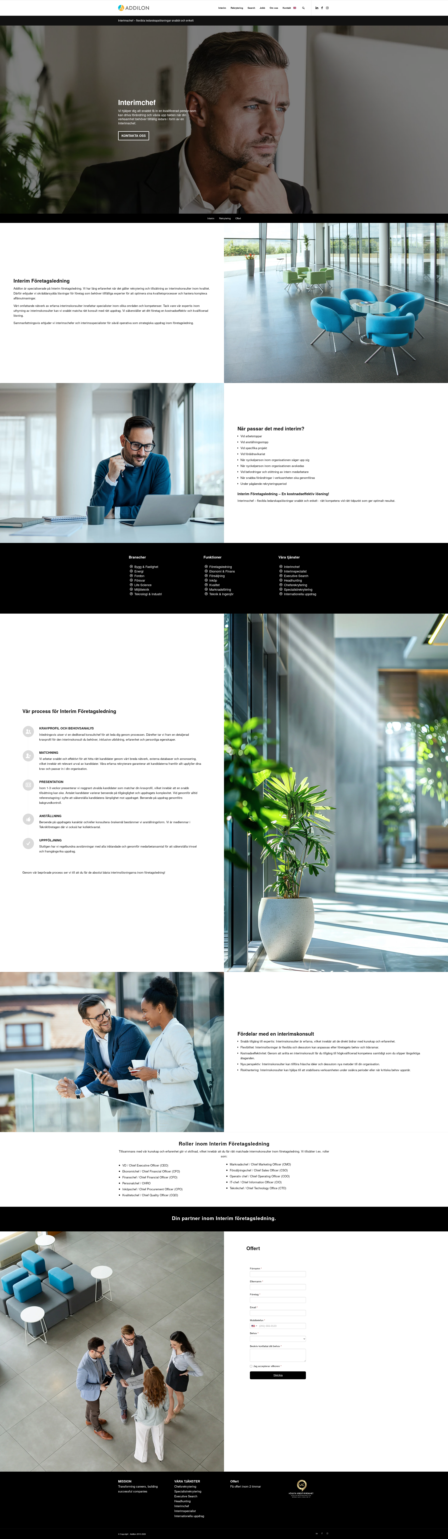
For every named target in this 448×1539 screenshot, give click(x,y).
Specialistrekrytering (298, 589)
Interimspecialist (295, 571)
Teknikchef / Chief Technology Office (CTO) (258, 1188)
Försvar (139, 580)
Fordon (139, 575)
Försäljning (217, 575)
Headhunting (293, 580)
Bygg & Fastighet (146, 566)
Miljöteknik (141, 589)
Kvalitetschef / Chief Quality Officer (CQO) (150, 1195)
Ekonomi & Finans (222, 571)
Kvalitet (214, 584)
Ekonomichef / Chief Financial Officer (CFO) (151, 1171)
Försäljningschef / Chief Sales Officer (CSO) (259, 1170)
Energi (139, 571)
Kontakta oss (133, 135)
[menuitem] (222, 8)
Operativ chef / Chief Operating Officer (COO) (260, 1176)
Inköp (213, 580)
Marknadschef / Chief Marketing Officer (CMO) (260, 1164)
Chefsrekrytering (295, 584)
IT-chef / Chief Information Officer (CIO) (256, 1182)
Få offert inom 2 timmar (245, 1486)
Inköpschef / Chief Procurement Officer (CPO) (152, 1189)
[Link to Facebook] (322, 7)
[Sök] (303, 8)
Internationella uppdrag (300, 594)
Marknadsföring (220, 589)
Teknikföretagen (49, 827)
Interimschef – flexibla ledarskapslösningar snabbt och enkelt (156, 20)
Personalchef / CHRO (136, 1183)
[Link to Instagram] (327, 7)
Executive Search (296, 575)
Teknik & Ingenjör (221, 594)
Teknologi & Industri (148, 594)
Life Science (143, 584)
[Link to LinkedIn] (316, 7)
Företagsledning (220, 566)
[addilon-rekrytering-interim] (133, 8)
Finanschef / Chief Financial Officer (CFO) (149, 1177)
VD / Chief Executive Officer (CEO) (145, 1165)
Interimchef (292, 566)
